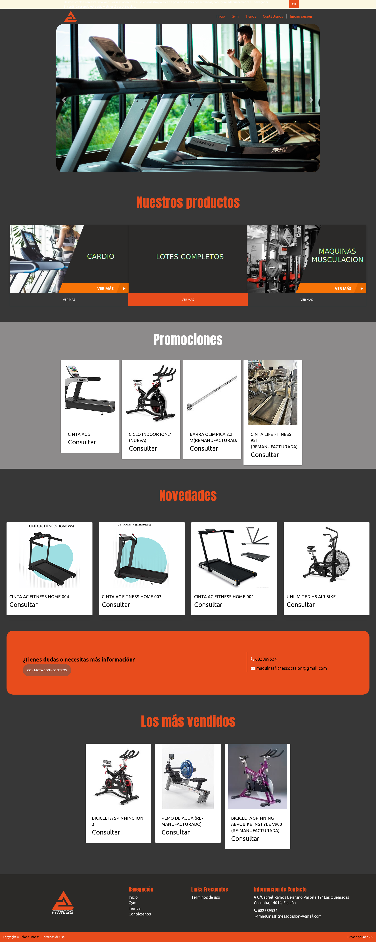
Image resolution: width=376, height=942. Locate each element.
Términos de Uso (53, 937)
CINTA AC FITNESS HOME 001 (224, 596)
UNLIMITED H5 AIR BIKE (311, 596)
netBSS (368, 937)
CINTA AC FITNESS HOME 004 (39, 596)
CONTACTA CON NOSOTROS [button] (47, 670)
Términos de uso (205, 897)
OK (294, 4)
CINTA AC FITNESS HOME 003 (131, 596)
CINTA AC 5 (79, 434)
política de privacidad (172, 2)
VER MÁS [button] (69, 299)
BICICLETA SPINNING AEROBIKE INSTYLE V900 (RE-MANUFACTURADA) (256, 824)
